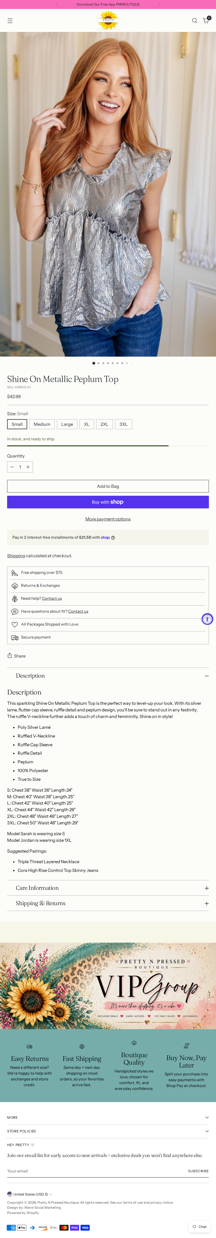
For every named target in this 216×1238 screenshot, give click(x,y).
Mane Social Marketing (42, 1207)
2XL (105, 424)
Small (17, 424)
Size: (17, 413)
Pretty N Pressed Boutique (57, 1202)
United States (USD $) (30, 1194)
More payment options (108, 519)
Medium (42, 424)
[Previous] (56, 4)
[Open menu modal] (9, 20)
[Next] (159, 4)
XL (87, 424)
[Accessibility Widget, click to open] (207, 619)
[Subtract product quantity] (12, 467)
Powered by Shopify (23, 1213)
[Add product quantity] (28, 467)
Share (20, 656)
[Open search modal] (194, 20)
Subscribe (198, 1171)
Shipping (16, 555)
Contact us (52, 598)
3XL (124, 424)
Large (67, 424)
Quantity (16, 456)
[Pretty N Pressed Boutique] (108, 20)
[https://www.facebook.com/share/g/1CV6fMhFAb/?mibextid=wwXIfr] (108, 986)
